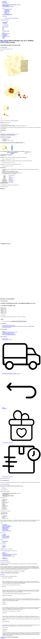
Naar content (4, 2)
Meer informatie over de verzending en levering (7, 135)
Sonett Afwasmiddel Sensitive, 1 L (12, 152)
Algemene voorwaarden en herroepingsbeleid (9, 554)
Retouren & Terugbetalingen (6, 526)
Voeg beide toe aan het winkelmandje (6, 154)
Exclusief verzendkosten (14, 120)
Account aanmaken (5, 26)
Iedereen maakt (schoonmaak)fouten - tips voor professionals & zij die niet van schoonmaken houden (18, 326)
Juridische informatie (4, 186)
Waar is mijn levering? (5, 536)
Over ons (3, 545)
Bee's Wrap (4, 40)
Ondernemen (4, 557)
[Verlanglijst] (3, 28)
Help (3, 8)
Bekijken (2, 319)
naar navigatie (4, 1)
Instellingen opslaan (4, 637)
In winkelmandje (3, 130)
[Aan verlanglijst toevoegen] (0, 131)
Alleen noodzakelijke (8, 572)
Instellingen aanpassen (15, 572)
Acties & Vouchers (5, 529)
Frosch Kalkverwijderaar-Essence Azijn (8, 333)
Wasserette (4, 542)
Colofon (3, 552)
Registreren (4, 535)
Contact (5, 12)
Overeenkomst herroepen (4, 560)
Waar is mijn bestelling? (8, 9)
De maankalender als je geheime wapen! (8, 325)
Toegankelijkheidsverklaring (6, 555)
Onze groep (4, 546)
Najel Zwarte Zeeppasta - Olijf (7, 339)
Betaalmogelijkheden (5, 527)
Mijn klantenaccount (5, 528)
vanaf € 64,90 (11, 4)
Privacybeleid (4, 553)
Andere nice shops (5, 558)
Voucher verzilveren (5, 537)
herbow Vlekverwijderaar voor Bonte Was (9, 334)
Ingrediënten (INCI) (4, 183)
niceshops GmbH (7, 550)
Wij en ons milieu (5, 541)
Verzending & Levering (6, 525)
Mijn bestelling (4, 524)
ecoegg (3, 331)
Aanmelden (4, 534)
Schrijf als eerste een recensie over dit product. (19, 321)
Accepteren (2, 572)
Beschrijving (3, 155)
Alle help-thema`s (7, 13)
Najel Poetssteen (5, 338)
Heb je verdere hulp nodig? (6, 530)
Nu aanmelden (4, 23)
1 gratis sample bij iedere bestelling (7, 6)
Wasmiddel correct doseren (6, 327)
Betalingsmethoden (7, 11)
